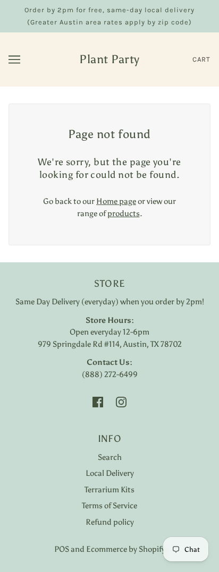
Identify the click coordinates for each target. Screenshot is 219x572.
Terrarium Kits (109, 489)
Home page (116, 201)
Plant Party (109, 59)
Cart (201, 59)
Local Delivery (110, 473)
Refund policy (110, 522)
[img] (98, 401)
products (123, 213)
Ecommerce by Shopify (125, 549)
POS (61, 549)
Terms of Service (109, 505)
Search (110, 457)
